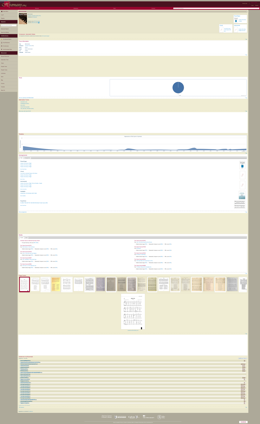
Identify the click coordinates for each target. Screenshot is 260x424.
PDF (35, 21)
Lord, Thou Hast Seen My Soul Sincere (144, 242)
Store (114, 8)
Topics (2, 63)
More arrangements (23, 212)
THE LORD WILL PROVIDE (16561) (27, 108)
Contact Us (125, 422)
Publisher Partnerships (139, 422)
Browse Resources (5, 56)
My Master (139, 248)
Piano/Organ (237, 16)
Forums (2, 83)
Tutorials (3, 86)
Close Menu (5, 11)
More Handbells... (23, 195)
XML (56, 248)
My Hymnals (6, 46)
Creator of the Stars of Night (25, 163)
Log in (252, 5)
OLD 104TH (23, 105)
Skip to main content (3, 0)
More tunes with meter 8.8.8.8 (25, 111)
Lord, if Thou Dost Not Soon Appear (29, 253)
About (114, 422)
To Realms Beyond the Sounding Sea (144, 266)
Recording (36, 22)
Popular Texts (4, 66)
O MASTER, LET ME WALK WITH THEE (28, 193)
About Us (3, 90)
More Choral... (22, 179)
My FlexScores (6, 42)
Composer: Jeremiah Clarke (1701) (34, 15)
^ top (246, 39)
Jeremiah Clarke (28, 45)
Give (145, 422)
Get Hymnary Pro (150, 422)
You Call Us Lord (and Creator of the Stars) (28, 173)
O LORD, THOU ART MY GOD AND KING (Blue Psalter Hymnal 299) (34, 202)
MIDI (33, 22)
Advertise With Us (131, 422)
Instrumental (237, 25)
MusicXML (38, 21)
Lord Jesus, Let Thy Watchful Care (29, 265)
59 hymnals (35, 17)
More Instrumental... (23, 189)
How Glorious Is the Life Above (28, 246)
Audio (26, 237)
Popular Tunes (4, 69)
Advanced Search (5, 28)
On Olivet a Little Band (141, 254)
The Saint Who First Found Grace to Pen (145, 260)
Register (256, 5)
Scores (21, 237)
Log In (2, 14)
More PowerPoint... (23, 205)
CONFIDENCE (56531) (25, 103)
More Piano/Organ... (23, 169)
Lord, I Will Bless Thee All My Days (29, 259)
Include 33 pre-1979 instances (24, 405)
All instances (21, 407)
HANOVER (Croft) (24, 101)
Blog (2, 80)
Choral (221, 25)
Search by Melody (5, 32)
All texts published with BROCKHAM (26, 97)
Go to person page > (46, 35)
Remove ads (244, 3)
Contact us (31, 411)
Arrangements (27, 157)
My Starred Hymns (7, 39)
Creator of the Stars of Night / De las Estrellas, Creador (31, 183)
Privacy (121, 422)
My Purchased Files (7, 49)
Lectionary (3, 73)
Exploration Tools (4, 59)
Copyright (118, 422)
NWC (37, 242)
